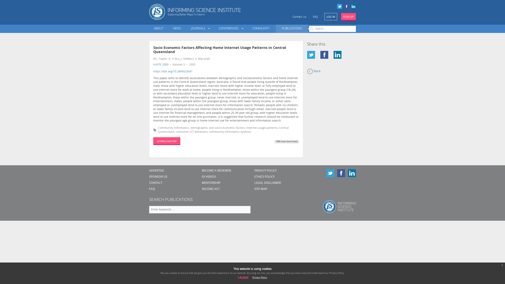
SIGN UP (348, 17)
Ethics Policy (264, 177)
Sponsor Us (158, 177)
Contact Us (299, 17)
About (158, 28)
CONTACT (155, 183)
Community (261, 28)
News (177, 28)
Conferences (229, 28)
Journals (199, 28)
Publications (292, 28)
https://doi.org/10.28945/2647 (172, 71)
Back (317, 71)
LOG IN (330, 17)
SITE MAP (260, 189)
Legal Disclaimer (267, 183)
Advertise (156, 170)
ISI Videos (209, 177)
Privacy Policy (265, 170)
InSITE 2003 (160, 64)
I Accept (243, 277)
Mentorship (211, 183)
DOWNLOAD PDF (167, 141)
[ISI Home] (208, 12)
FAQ (315, 17)
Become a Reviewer (216, 170)
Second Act (211, 189)
